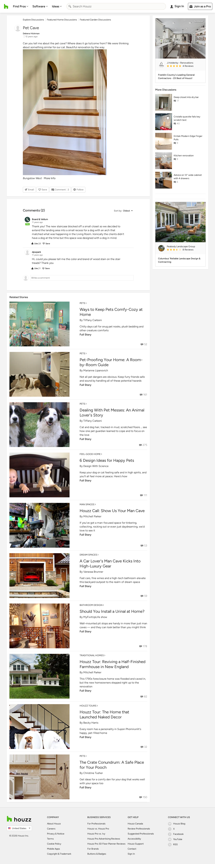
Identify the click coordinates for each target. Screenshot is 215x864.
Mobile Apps (53, 848)
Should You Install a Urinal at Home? (112, 611)
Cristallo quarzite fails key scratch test (187, 118)
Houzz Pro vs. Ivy (96, 833)
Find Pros (19, 6)
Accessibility (134, 838)
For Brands (93, 848)
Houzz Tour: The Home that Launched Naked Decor (104, 714)
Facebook (178, 834)
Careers (51, 828)
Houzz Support (136, 843)
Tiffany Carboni (92, 320)
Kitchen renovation (184, 155)
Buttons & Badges (96, 853)
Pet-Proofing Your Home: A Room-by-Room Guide (111, 362)
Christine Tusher (93, 773)
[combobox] (116, 6)
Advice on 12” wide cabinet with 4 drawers (188, 177)
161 (145, 394)
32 (145, 746)
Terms (50, 838)
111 (145, 495)
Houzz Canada (135, 823)
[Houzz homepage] (6, 6)
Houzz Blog (179, 823)
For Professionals (96, 823)
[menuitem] (20, 6)
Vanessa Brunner (93, 571)
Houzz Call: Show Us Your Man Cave (112, 510)
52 (145, 344)
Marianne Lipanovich (95, 370)
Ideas (55, 6)
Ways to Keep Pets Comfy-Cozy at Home (111, 312)
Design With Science (96, 466)
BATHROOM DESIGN (91, 605)
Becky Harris (90, 722)
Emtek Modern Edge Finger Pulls (188, 138)
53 (145, 545)
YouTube (177, 839)
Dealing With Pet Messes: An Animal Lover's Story (112, 412)
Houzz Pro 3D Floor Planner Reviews (106, 843)
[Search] (70, 6)
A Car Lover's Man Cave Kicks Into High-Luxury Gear (110, 563)
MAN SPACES (87, 504)
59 (145, 595)
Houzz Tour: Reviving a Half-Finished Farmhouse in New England (112, 664)
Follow (80, 189)
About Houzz (54, 823)
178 (145, 646)
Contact (132, 848)
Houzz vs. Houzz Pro (98, 828)
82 (145, 696)
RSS (175, 844)
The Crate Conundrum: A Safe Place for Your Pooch (112, 765)
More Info (49, 178)
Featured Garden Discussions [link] (95, 19)
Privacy (51, 833)
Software (38, 6)
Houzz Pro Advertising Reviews (103, 838)
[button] (123, 210)
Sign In (131, 853)
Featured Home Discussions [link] (62, 19)
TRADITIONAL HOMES (92, 655)
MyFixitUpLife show (95, 617)
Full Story (85, 334)
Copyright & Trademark (59, 853)
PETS (82, 303)
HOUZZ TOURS (88, 705)
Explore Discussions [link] (33, 19)
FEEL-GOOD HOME (90, 454)
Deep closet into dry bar (186, 97)
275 (145, 445)
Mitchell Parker (92, 516)
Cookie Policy (54, 843)
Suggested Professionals (141, 833)
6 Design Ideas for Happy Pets (107, 460)
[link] (185, 66)
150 (145, 797)
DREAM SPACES (88, 554)
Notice (60, 833)
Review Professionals (139, 828)
